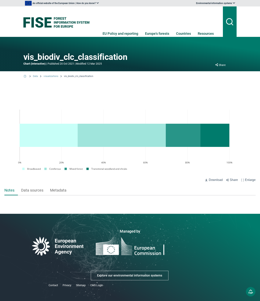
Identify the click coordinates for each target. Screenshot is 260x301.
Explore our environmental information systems (129, 275)
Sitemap (81, 285)
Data (35, 76)
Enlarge (250, 179)
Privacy (67, 285)
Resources (206, 34)
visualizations (51, 76)
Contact (53, 285)
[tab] (11, 191)
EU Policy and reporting (120, 34)
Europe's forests (157, 34)
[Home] (25, 76)
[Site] (58, 22)
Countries (183, 34)
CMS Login (96, 285)
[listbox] (61, 3)
